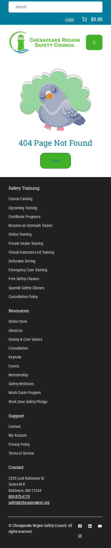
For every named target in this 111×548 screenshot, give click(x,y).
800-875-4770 (19, 496)
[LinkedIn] (90, 526)
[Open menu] (94, 42)
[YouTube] (100, 526)
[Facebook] (80, 526)
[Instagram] (80, 536)
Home (55, 160)
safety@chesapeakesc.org (29, 502)
